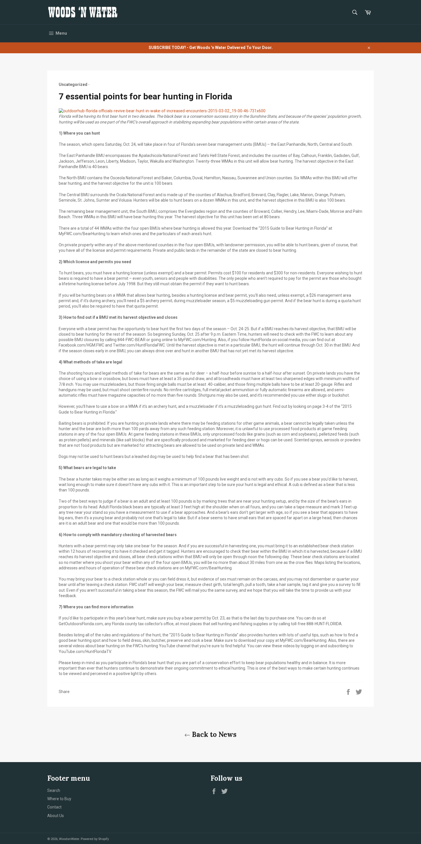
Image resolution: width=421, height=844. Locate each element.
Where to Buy (59, 798)
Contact (54, 807)
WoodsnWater (69, 839)
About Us (55, 815)
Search (53, 790)
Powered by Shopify (95, 839)
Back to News (213, 734)
